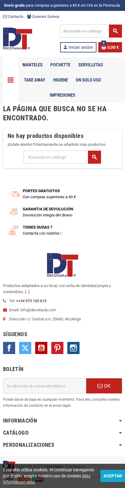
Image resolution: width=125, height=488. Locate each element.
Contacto (15, 16)
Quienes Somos (45, 16)
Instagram (73, 348)
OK (107, 386)
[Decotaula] (17, 38)
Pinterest (57, 348)
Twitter (25, 348)
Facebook (9, 348)
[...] (27, 291)
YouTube (41, 348)
